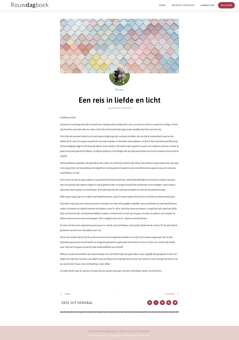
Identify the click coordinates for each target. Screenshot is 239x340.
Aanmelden (207, 5)
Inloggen (226, 5)
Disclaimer (144, 335)
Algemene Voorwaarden (123, 335)
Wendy (119, 89)
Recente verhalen (183, 5)
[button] (149, 302)
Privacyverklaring (98, 335)
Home (162, 5)
